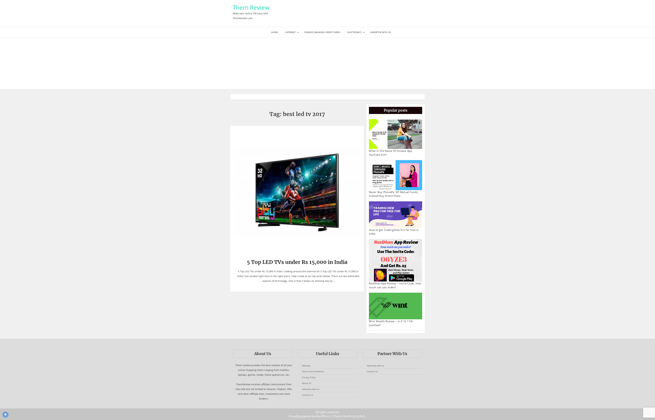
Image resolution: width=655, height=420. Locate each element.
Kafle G (360, 416)
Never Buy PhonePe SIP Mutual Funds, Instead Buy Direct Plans (393, 194)
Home (274, 32)
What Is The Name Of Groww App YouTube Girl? (390, 152)
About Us (306, 383)
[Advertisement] (327, 63)
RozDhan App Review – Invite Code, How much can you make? (395, 285)
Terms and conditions (313, 371)
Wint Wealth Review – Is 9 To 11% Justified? (391, 323)
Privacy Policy (309, 377)
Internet (290, 32)
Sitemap (306, 365)
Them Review (251, 7)
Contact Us (307, 394)
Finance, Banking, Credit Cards (322, 32)
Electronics (354, 32)
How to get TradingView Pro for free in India (394, 231)
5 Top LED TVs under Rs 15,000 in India (297, 262)
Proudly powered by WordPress (309, 416)
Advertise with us (380, 32)
